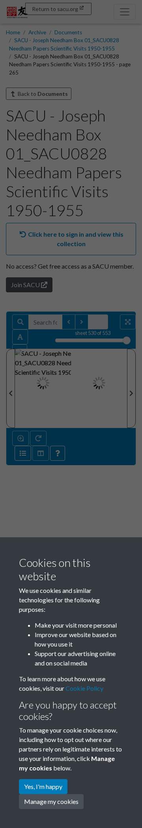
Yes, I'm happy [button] (43, 786)
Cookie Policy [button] (84, 688)
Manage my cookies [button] (51, 801)
